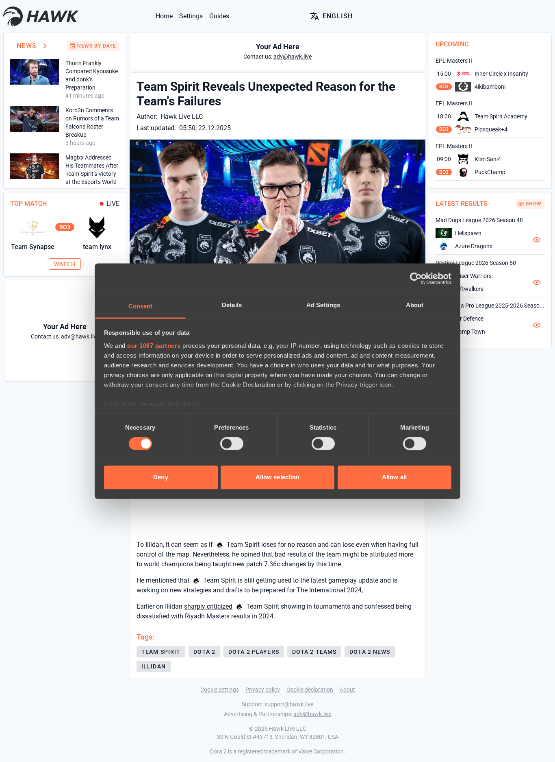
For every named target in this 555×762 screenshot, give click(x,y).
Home (164, 16)
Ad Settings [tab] (323, 304)
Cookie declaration (309, 689)
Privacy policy (262, 689)
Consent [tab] (140, 306)
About (347, 689)
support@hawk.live (288, 704)
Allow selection (278, 477)
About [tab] (415, 304)
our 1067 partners (154, 345)
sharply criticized (208, 606)
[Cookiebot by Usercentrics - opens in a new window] (415, 278)
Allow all (394, 477)
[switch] (231, 443)
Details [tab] (232, 304)
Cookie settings (219, 689)
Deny (160, 477)
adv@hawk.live (312, 714)
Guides (219, 16)
